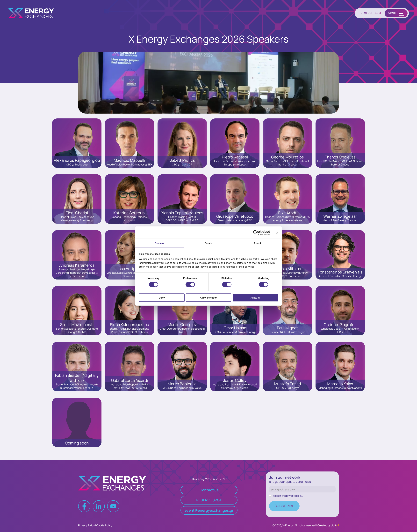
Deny (162, 297)
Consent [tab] (160, 243)
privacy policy (294, 496)
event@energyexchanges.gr (209, 510)
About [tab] (257, 243)
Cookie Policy (104, 525)
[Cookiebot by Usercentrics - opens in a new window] (255, 232)
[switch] (190, 284)
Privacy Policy (86, 525)
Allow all (255, 297)
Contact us (209, 490)
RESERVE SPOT (370, 13)
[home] (33, 13)
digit (335, 525)
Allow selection (208, 297)
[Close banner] (277, 232)
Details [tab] (209, 243)
